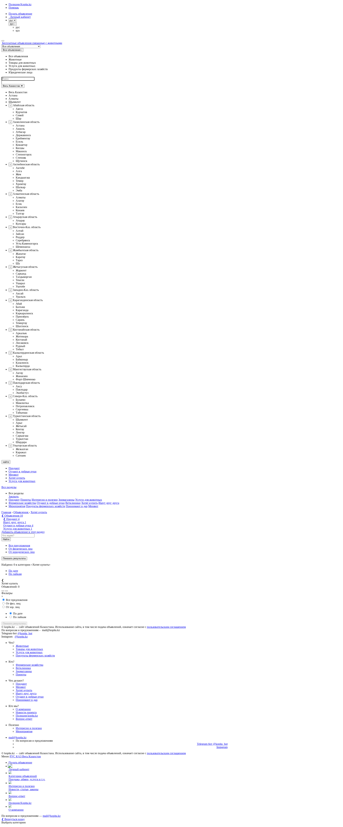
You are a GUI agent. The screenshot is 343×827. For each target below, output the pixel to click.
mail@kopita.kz (17, 737)
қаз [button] (17, 30)
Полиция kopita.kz (27, 715)
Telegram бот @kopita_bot (212, 743)
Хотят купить (17, 477)
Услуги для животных (22, 481)
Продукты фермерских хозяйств (45, 506)
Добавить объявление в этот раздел (22, 531)
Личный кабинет (20, 16)
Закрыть (14, 496)
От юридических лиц (22, 551)
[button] (175, 92)
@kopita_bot (25, 633)
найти (6, 462)
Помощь (14, 7)
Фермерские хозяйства (22, 502)
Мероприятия (17, 506)
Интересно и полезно (45, 499)
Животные (22, 645)
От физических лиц (21, 548)
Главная (6, 512)
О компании (23, 709)
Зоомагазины (66, 499)
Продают (14, 468)
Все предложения (19, 545)
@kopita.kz (21, 636)
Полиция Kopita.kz (20, 4)
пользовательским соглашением (166, 626)
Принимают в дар (77, 506)
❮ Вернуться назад (12, 819)
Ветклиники (73, 502)
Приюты (25, 499)
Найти (6, 539)
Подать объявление (20, 13)
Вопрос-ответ (24, 718)
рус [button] (18, 27)
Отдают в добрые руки (22, 471)
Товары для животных (29, 649)
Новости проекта (26, 712)
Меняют (14, 474)
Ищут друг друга (108, 502)
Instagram (222, 747)
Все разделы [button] (8, 487)
